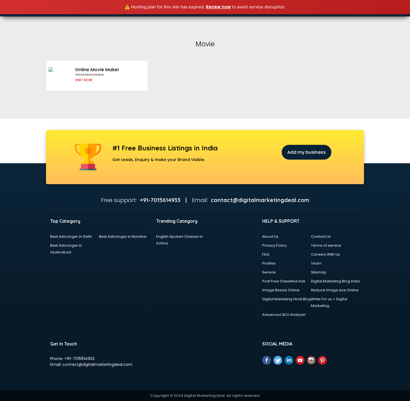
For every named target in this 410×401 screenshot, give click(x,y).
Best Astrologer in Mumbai (122, 236)
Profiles (269, 263)
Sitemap (318, 272)
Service (269, 272)
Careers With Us (325, 254)
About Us (270, 236)
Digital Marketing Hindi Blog (286, 299)
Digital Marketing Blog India (335, 281)
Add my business (306, 152)
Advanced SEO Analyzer (284, 314)
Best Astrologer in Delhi (71, 236)
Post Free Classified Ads (283, 281)
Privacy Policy (274, 245)
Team (316, 263)
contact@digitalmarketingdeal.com (97, 364)
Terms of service (326, 245)
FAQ (265, 254)
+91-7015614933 (79, 358)
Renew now (218, 7)
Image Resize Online (281, 290)
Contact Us (321, 236)
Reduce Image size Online (335, 290)
